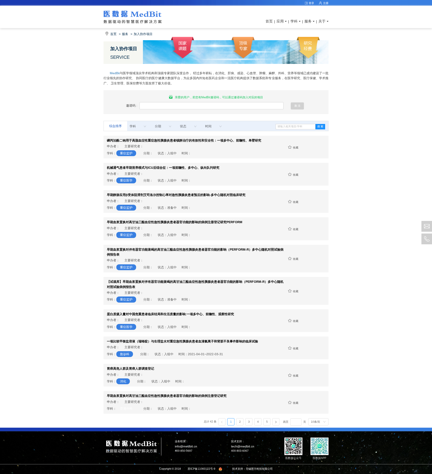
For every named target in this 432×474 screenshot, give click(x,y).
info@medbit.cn (186, 446)
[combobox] (138, 126)
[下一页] (275, 421)
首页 (269, 21)
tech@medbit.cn (242, 446)
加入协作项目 (143, 34)
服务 (125, 34)
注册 (325, 3)
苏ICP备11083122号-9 (201, 468)
